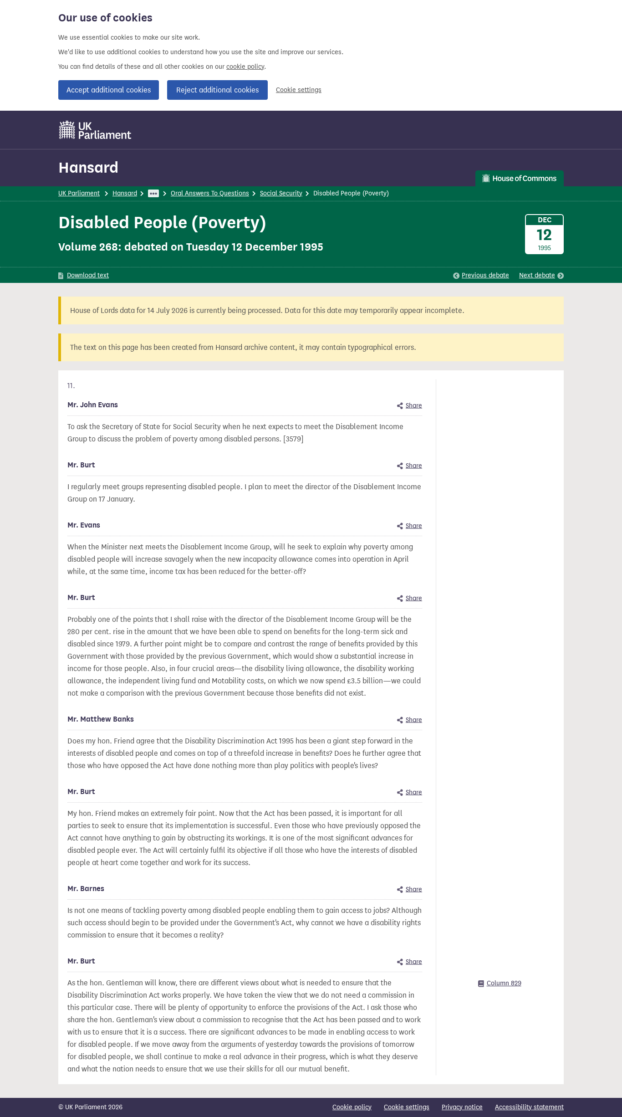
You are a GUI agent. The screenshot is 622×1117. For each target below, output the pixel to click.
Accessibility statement (529, 1107)
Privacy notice (462, 1107)
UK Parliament (79, 193)
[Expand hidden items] (153, 193)
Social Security (281, 193)
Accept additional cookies (108, 90)
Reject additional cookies (217, 90)
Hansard (88, 167)
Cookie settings (298, 90)
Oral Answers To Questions (210, 193)
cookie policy (245, 67)
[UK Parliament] (95, 130)
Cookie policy (352, 1107)
